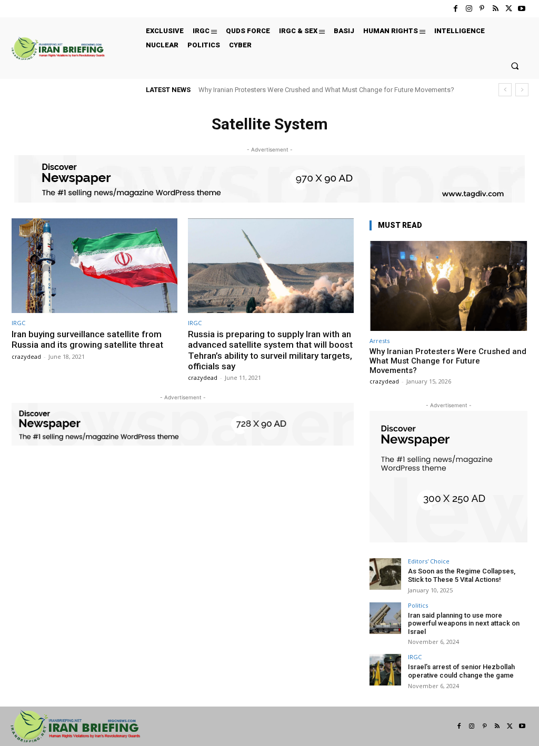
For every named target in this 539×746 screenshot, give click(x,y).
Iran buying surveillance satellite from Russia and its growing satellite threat (87, 339)
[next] (521, 89)
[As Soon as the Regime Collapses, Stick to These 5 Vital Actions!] (385, 574)
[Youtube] (521, 8)
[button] (515, 65)
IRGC (18, 323)
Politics (418, 605)
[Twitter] (508, 8)
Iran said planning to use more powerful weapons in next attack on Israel (464, 623)
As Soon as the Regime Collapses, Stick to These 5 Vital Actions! (461, 575)
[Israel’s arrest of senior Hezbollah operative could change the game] (385, 669)
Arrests (380, 341)
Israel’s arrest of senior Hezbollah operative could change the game (461, 671)
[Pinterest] (481, 8)
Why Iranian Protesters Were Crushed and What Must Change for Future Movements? (326, 90)
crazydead (26, 356)
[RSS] (495, 8)
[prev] (505, 89)
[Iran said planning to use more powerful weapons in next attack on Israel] (385, 618)
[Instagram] (468, 8)
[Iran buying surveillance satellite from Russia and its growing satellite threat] (94, 265)
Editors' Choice (429, 561)
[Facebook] (455, 8)
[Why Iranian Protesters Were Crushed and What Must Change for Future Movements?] (448, 286)
